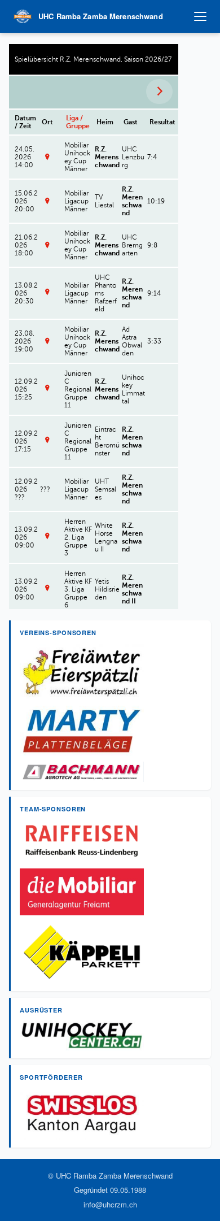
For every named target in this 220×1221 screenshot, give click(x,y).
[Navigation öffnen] (200, 16)
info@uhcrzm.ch (110, 1204)
